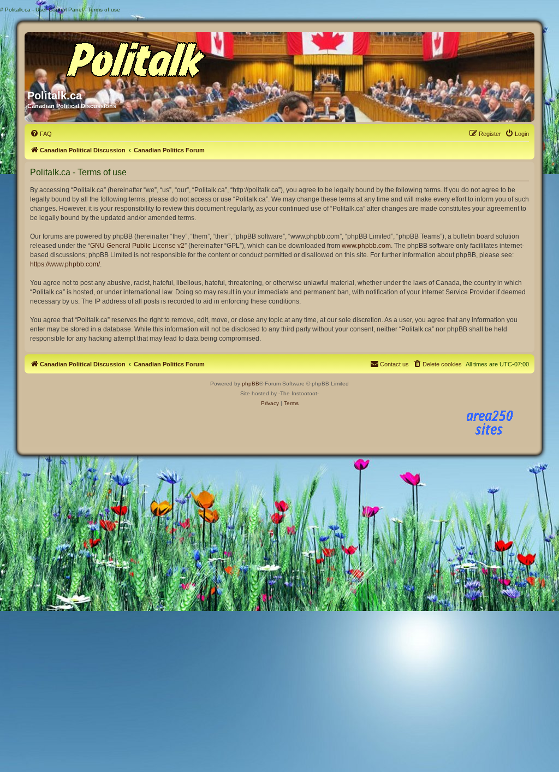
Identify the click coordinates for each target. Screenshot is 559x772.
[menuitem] (41, 133)
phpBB (250, 384)
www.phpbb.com (366, 246)
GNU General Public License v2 (137, 246)
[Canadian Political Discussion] (132, 57)
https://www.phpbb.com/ (65, 264)
